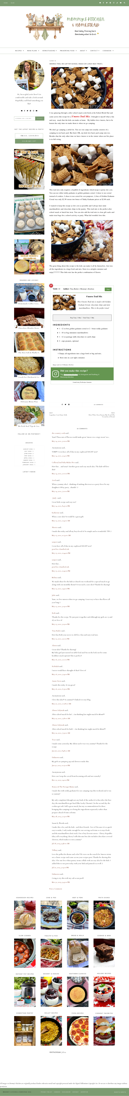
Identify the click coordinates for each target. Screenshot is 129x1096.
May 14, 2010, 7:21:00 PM (61, 491)
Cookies (57, 1092)
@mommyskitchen (71, 374)
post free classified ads (60, 549)
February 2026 (28, 462)
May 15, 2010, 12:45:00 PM (61, 571)
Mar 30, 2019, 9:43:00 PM (61, 882)
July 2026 (29, 451)
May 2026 (29, 456)
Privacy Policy (46, 1092)
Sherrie (55, 527)
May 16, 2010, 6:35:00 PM (61, 689)
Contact (94, 50)
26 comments (98, 404)
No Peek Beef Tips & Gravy (29, 426)
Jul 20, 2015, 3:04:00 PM (60, 867)
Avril (54, 480)
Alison (54, 645)
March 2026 (29, 460)
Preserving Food (67, 50)
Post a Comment (55, 889)
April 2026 (29, 458)
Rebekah (55, 666)
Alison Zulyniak (58, 710)
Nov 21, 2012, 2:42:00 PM (60, 780)
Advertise (84, 1092)
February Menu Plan (29, 402)
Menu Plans (32, 50)
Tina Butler (56, 631)
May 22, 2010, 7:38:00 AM (61, 718)
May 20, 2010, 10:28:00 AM (61, 704)
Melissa (54, 577)
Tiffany (55, 850)
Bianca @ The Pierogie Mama (63, 787)
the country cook (58, 433)
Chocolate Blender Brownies (29, 328)
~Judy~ (54, 498)
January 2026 (29, 464)
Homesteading (49, 50)
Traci (54, 740)
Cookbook (107, 50)
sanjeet (54, 542)
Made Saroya (120, 1092)
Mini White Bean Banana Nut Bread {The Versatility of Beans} (102, 415)
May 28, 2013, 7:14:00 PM (61, 816)
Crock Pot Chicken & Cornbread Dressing (29, 377)
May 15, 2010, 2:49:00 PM (61, 589)
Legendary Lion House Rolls (58, 414)
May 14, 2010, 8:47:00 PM (61, 506)
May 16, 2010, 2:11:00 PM (61, 660)
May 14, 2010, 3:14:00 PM (61, 456)
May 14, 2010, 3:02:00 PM (61, 441)
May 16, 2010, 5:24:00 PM (61, 674)
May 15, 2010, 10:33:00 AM (61, 535)
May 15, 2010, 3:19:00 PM (61, 624)
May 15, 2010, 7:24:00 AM (61, 521)
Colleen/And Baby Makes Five (63, 462)
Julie (54, 595)
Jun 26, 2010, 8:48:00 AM (61, 751)
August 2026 (29, 449)
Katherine (56, 513)
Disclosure (66, 1092)
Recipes (18, 50)
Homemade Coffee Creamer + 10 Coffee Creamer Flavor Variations (29, 303)
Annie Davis (56, 681)
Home (6, 3)
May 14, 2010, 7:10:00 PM (61, 473)
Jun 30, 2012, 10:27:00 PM (61, 765)
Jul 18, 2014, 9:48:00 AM (60, 843)
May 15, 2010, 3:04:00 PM (61, 606)
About (82, 50)
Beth (54, 613)
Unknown (55, 757)
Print (108, 289)
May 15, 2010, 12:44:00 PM (61, 553)
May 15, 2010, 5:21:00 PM (60, 639)
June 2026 (29, 453)
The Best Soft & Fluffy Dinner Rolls (29, 352)
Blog (13, 3)
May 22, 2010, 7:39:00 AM (61, 733)
